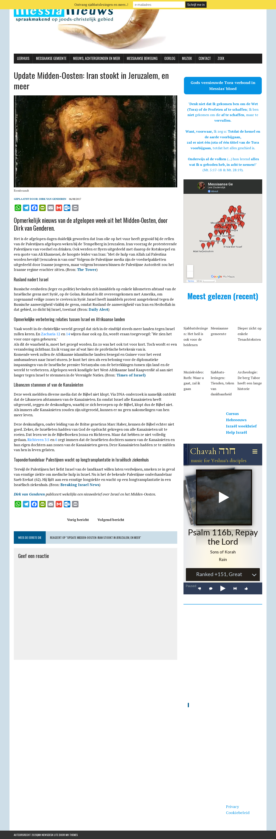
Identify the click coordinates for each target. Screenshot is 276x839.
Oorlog (169, 58)
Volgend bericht (110, 519)
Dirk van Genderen (29, 494)
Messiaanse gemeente (51, 58)
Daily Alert (98, 309)
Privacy (232, 806)
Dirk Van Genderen (52, 198)
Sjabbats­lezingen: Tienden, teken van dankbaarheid (222, 383)
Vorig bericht (78, 519)
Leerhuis (23, 58)
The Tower (86, 269)
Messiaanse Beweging (142, 58)
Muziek (187, 58)
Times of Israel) (130, 375)
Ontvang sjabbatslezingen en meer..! (101, 4)
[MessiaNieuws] (138, 26)
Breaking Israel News (79, 484)
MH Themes (72, 835)
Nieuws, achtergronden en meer (96, 58)
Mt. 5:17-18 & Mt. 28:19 (223, 170)
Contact (205, 58)
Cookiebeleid (237, 812)
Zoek (221, 58)
